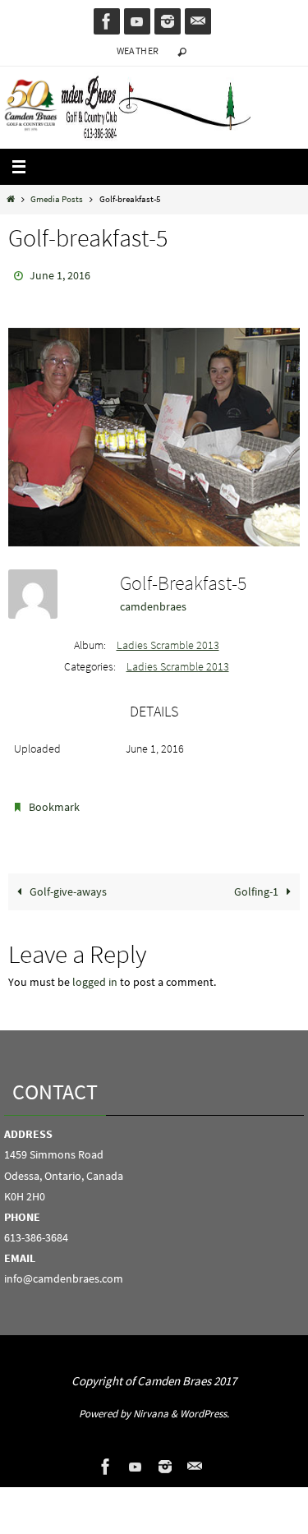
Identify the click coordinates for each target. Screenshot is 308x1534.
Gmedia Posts (56, 199)
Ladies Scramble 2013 (168, 641)
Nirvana (150, 1406)
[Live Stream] (137, 21)
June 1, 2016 (60, 274)
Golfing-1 (257, 884)
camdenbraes (153, 602)
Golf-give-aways (67, 884)
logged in (94, 975)
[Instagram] (167, 21)
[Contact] (198, 21)
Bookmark (54, 802)
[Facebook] (107, 21)
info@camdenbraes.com (63, 1271)
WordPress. (204, 1406)
